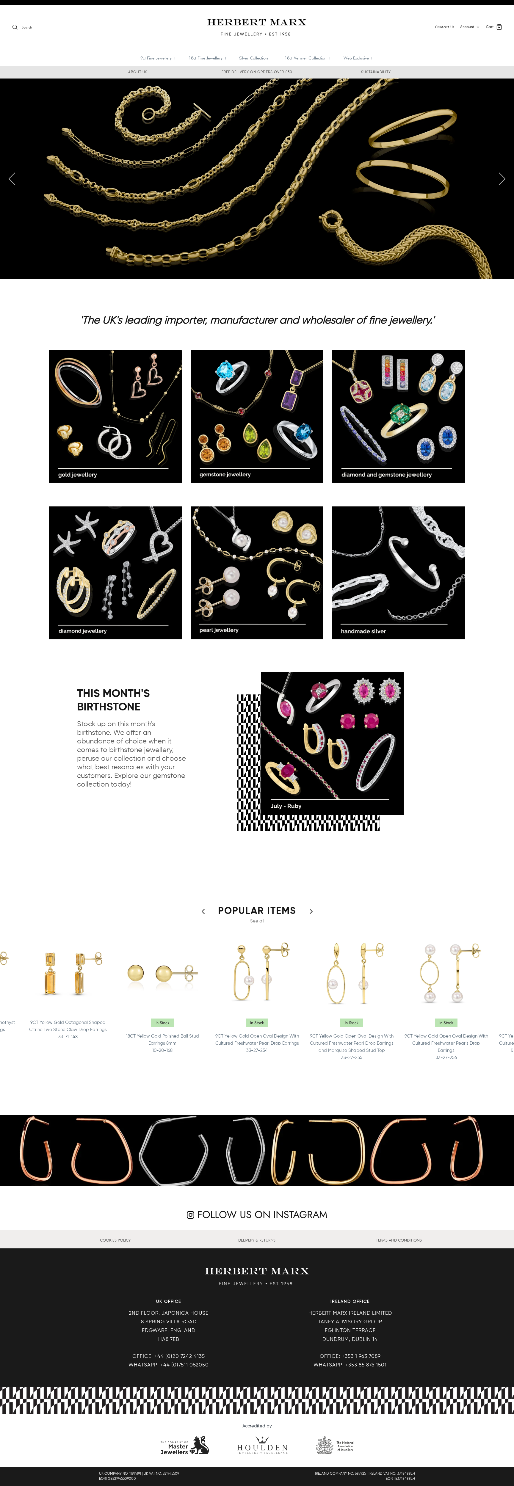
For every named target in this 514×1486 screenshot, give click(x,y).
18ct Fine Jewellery (208, 58)
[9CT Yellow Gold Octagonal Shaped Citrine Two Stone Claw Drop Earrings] (68, 973)
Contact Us (444, 27)
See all (257, 921)
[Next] (502, 179)
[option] (257, 179)
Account (467, 27)
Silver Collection (256, 58)
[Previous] (12, 179)
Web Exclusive (359, 58)
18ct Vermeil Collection (308, 58)
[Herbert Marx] (257, 27)
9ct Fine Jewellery (158, 58)
